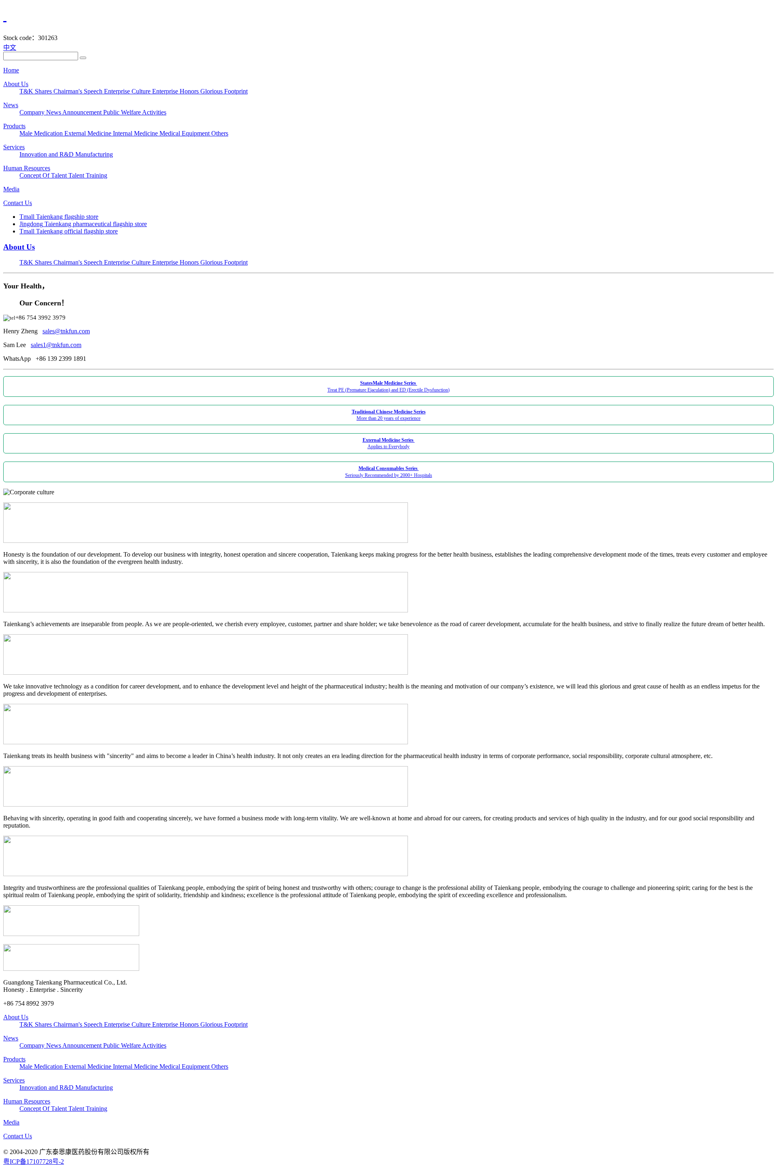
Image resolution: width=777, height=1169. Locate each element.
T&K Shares (36, 91)
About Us (15, 83)
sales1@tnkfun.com (56, 344)
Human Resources (26, 168)
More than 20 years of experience (389, 415)
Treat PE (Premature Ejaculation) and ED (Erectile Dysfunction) (388, 386)
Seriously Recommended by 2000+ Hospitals (388, 472)
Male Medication (41, 133)
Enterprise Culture (128, 91)
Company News (40, 112)
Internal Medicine (136, 133)
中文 (9, 47)
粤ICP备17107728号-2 (33, 1161)
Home (11, 70)
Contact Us (17, 202)
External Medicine (88, 133)
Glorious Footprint (224, 91)
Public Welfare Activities (134, 112)
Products (14, 126)
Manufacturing (94, 154)
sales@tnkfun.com (66, 331)
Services (14, 147)
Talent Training (87, 175)
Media (11, 189)
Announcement (82, 112)
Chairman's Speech (78, 91)
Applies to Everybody (389, 443)
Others (219, 133)
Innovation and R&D (47, 154)
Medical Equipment (185, 133)
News (10, 105)
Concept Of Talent (43, 175)
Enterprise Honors (176, 91)
